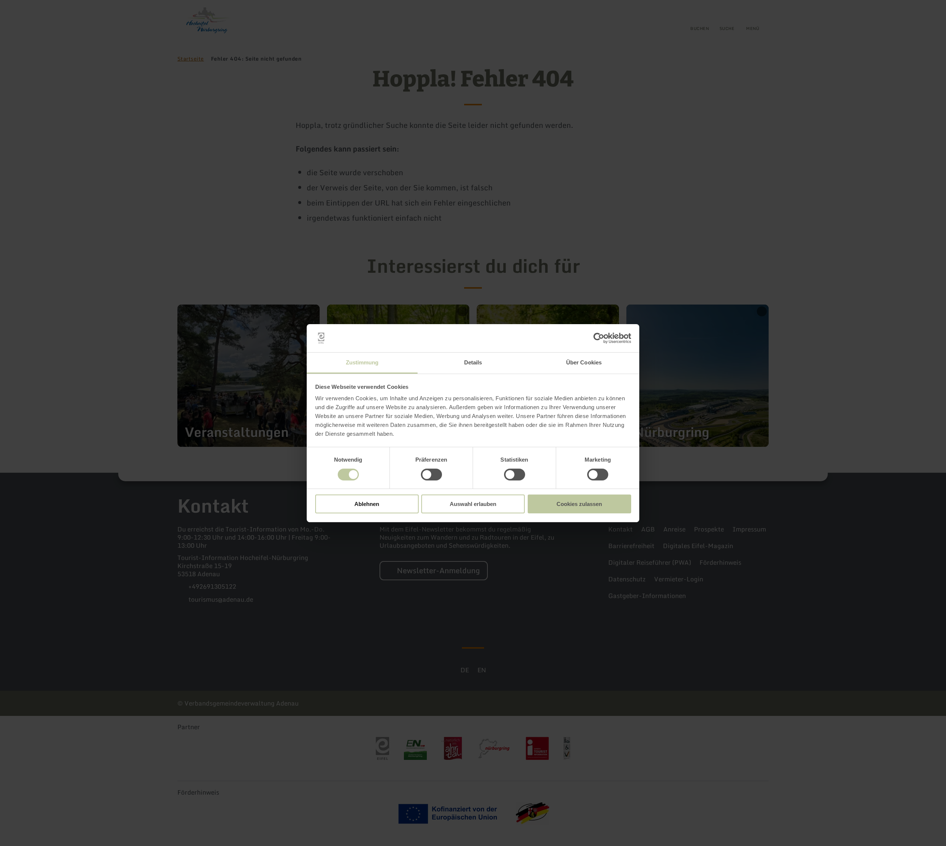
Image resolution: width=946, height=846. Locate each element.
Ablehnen (366, 504)
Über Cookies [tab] (584, 362)
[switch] (431, 474)
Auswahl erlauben (473, 504)
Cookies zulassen (579, 504)
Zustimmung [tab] (362, 362)
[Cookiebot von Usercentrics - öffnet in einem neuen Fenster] (598, 338)
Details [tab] (473, 362)
